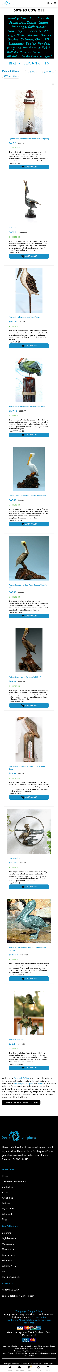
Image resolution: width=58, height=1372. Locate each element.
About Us (7, 1193)
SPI (3, 1272)
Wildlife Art (8, 1266)
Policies (6, 1203)
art (15, 1084)
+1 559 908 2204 (10, 1290)
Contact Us (7, 1187)
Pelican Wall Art (15, 858)
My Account (8, 1209)
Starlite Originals (11, 1277)
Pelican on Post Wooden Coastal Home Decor (27, 407)
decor (40, 1084)
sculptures (23, 1084)
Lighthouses (8, 1239)
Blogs (5, 1220)
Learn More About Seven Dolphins (21, 1102)
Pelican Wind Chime (17, 1039)
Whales (6, 1261)
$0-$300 (30, 72)
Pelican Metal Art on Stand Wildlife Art (24, 317)
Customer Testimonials (14, 1182)
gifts (31, 1084)
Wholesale (7, 1214)
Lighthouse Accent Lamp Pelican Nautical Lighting (29, 139)
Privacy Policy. (39, 1317)
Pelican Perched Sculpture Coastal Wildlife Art (27, 496)
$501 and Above (11, 76)
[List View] (53, 84)
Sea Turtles (7, 1255)
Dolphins (6, 1233)
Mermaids (7, 1250)
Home (5, 1176)
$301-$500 (49, 72)
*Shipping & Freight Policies (29, 1312)
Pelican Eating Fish (16, 228)
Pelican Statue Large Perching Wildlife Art (25, 677)
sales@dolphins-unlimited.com (18, 1296)
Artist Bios (7, 1198)
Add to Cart (31, 167)
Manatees (7, 1244)
